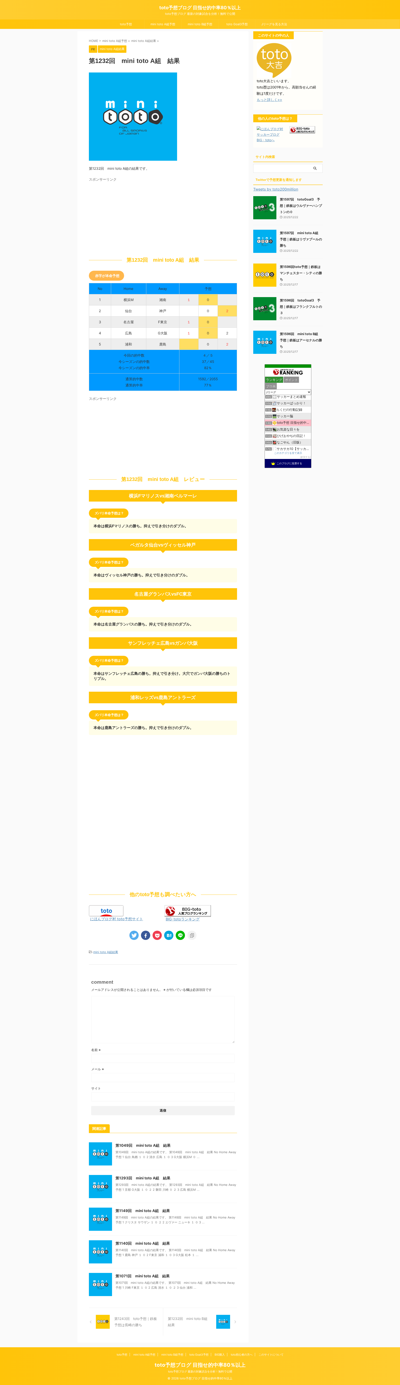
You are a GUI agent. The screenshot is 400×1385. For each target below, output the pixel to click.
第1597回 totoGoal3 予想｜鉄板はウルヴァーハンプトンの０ (301, 205)
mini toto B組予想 (200, 24)
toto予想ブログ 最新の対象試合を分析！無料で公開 (200, 1371)
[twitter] (134, 935)
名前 (96, 1050)
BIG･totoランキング (183, 919)
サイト (96, 1088)
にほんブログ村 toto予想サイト (116, 919)
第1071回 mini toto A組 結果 (143, 1276)
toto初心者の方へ (242, 1354)
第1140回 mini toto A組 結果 (143, 1243)
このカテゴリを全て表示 (288, 453)
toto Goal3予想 (237, 24)
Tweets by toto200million (275, 189)
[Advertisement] (128, 216)
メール (97, 1069)
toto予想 (126, 24)
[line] (180, 935)
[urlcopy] (192, 935)
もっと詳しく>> (269, 99)
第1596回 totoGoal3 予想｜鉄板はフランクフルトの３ (301, 306)
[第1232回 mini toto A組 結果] (168, 935)
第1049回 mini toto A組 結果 (143, 1145)
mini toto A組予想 (162, 24)
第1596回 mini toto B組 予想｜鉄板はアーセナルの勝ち (301, 340)
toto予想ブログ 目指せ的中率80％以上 (200, 7)
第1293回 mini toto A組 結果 (143, 1178)
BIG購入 (220, 1354)
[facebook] (145, 935)
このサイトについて (271, 1354)
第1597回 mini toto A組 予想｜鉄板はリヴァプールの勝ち (301, 239)
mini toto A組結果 (105, 952)
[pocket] (157, 935)
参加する (305, 457)
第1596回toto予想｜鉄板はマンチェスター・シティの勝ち (301, 273)
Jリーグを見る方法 (274, 24)
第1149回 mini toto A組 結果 (143, 1210)
